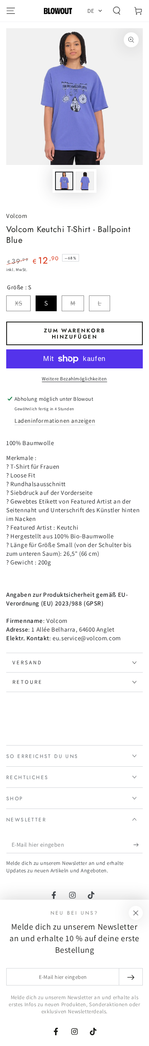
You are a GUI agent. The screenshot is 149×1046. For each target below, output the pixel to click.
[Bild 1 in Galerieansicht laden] (64, 181)
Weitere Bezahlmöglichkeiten (74, 378)
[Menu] (11, 11)
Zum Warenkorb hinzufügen (75, 334)
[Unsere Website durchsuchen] (116, 11)
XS (18, 303)
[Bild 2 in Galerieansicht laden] (85, 181)
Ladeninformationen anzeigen (54, 420)
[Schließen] (136, 913)
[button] (95, 10)
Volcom (16, 216)
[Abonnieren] (138, 845)
